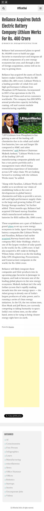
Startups (10, 483)
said (16, 150)
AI (7, 440)
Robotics (10, 479)
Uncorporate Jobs (14, 491)
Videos (9, 495)
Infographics (12, 452)
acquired (6, 238)
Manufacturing (13, 459)
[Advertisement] (21, 372)
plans (11, 226)
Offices (9, 475)
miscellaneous (13, 463)
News (8, 467)
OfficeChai (22, 8)
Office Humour (13, 471)
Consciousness (13, 444)
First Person (12, 448)
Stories (11, 327)
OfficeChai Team (28, 43)
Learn (9, 455)
